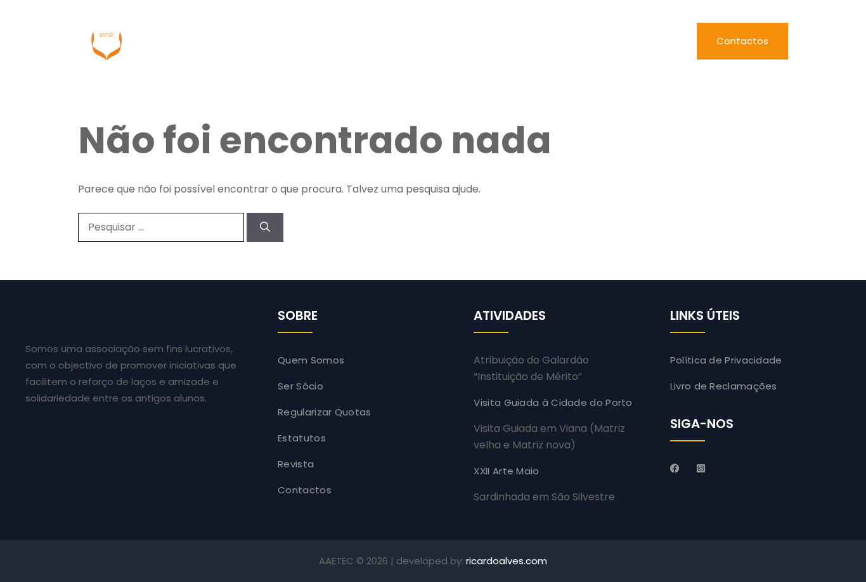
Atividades (451, 40)
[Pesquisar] (265, 227)
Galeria (650, 40)
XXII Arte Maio (506, 471)
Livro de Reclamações (723, 386)
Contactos (742, 40)
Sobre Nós (325, 40)
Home (230, 40)
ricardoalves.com (506, 560)
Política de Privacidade (726, 360)
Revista (555, 40)
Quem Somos (311, 360)
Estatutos (302, 438)
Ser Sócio (300, 386)
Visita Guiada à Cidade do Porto (553, 402)
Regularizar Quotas (324, 412)
